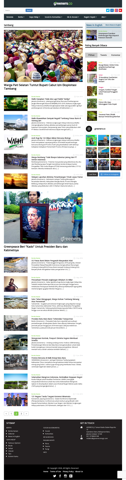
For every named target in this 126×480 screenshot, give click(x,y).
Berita (20, 17)
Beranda (9, 17)
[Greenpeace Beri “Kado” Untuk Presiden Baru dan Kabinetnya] (43, 217)
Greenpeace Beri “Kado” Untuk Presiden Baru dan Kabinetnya (36, 248)
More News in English (113, 25)
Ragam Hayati (90, 17)
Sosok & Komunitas (53, 17)
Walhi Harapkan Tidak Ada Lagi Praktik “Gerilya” (51, 99)
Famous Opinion (14, 443)
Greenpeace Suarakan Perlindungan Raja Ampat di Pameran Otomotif (108, 35)
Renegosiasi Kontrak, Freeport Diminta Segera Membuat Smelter (55, 339)
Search (29, 10)
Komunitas (49, 434)
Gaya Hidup (34, 17)
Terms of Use (55, 471)
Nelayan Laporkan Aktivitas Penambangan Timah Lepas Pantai (57, 177)
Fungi (47, 449)
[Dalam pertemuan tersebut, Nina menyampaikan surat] (91, 152)
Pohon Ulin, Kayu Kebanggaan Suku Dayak (108, 103)
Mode (10, 446)
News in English (14, 436)
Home (45, 471)
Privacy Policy (68, 471)
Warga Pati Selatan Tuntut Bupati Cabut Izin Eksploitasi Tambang (40, 86)
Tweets (103, 55)
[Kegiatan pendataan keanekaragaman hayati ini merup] (91, 164)
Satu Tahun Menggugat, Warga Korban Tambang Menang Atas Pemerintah (55, 300)
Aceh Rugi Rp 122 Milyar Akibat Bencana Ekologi (51, 138)
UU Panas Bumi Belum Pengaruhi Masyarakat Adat (52, 260)
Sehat (100, 75)
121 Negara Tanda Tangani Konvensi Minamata (51, 396)
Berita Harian (36, 96)
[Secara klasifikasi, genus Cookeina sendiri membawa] (115, 164)
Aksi (103, 17)
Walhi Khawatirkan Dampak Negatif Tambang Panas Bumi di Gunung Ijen (56, 119)
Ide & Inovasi (72, 17)
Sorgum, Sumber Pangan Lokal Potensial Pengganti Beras (108, 92)
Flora (100, 62)
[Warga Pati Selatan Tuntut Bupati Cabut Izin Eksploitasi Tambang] (43, 56)
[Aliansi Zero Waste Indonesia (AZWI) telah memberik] (103, 164)
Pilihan (91, 55)
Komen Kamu (13, 456)
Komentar (115, 55)
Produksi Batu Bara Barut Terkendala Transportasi (52, 319)
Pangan (101, 87)
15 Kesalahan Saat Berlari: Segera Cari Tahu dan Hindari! (108, 79)
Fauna (47, 446)
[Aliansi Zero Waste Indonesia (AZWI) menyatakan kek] (103, 152)
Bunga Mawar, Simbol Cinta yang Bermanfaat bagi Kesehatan (108, 67)
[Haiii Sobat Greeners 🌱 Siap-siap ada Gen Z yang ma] (91, 140)
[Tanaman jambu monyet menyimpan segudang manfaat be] (115, 152)
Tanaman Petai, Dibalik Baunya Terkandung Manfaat (109, 115)
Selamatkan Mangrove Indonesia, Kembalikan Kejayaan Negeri (57, 377)
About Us (79, 471)
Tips (9, 454)
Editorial (11, 434)
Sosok (47, 431)
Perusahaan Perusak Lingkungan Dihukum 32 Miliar (52, 280)
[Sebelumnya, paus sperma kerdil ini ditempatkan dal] (115, 140)
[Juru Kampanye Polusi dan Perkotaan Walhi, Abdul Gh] (103, 140)
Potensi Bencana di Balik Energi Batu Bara (49, 358)
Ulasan (11, 451)
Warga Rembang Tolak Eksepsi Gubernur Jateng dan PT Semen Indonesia (54, 158)
